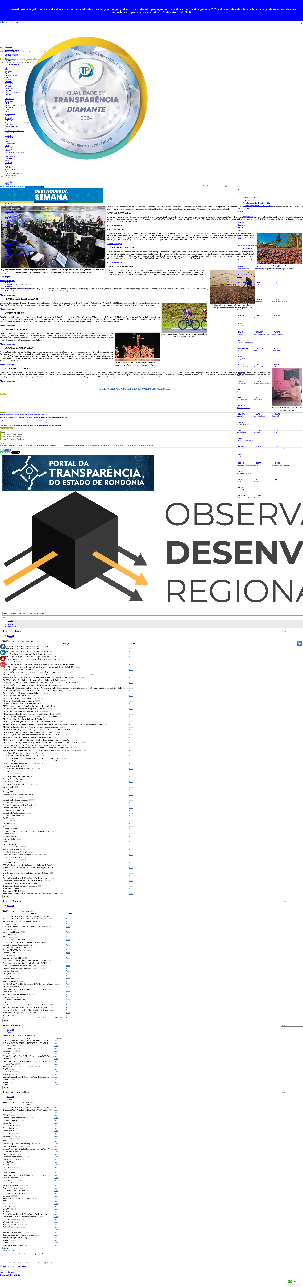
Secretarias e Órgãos (240, 263)
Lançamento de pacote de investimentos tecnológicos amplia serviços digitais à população (25, 420)
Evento (61, 445)
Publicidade (18, 211)
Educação (49, 445)
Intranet (10, 624)
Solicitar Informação (245, 248)
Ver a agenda (247, 214)
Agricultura (3, 445)
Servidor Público (13, 626)
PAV (239, 238)
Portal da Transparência (246, 259)
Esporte (55, 445)
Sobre (240, 192)
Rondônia (135, 445)
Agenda (240, 211)
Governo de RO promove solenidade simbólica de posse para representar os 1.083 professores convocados (30, 422)
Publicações (242, 219)
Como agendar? (248, 217)
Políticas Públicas (113, 445)
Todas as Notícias (6, 428)
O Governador (248, 195)
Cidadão (10, 621)
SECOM (10, 636)
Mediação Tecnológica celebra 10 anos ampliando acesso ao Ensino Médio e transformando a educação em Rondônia (33, 417)
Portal (236, 186)
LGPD (240, 228)
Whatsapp (5, 452)
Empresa (10, 623)
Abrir (131, 646)
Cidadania (20, 445)
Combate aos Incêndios (246, 236)
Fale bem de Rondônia (71, 445)
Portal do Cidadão (125, 445)
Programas (246, 200)
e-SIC (246, 254)
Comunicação (28, 445)
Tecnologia (150, 445)
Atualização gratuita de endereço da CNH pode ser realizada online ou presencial (23, 414)
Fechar (5, 896)
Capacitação (12, 445)
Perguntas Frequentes (245, 233)
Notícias (241, 222)
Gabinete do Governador (251, 198)
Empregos (241, 225)
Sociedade (142, 445)
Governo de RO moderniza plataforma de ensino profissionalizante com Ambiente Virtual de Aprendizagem (30, 425)
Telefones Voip (28, 1263)
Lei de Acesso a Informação (247, 246)
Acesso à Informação (256, 242)
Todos (9, 638)
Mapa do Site (295, 267)
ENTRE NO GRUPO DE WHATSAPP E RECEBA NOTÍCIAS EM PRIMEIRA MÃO (134, 389)
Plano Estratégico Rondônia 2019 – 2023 (256, 203)
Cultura (36, 445)
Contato (240, 230)
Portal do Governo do (23, 180)
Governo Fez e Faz (92, 445)
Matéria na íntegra (114, 225)
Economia (42, 445)
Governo (12, 186)
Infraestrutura (102, 445)
